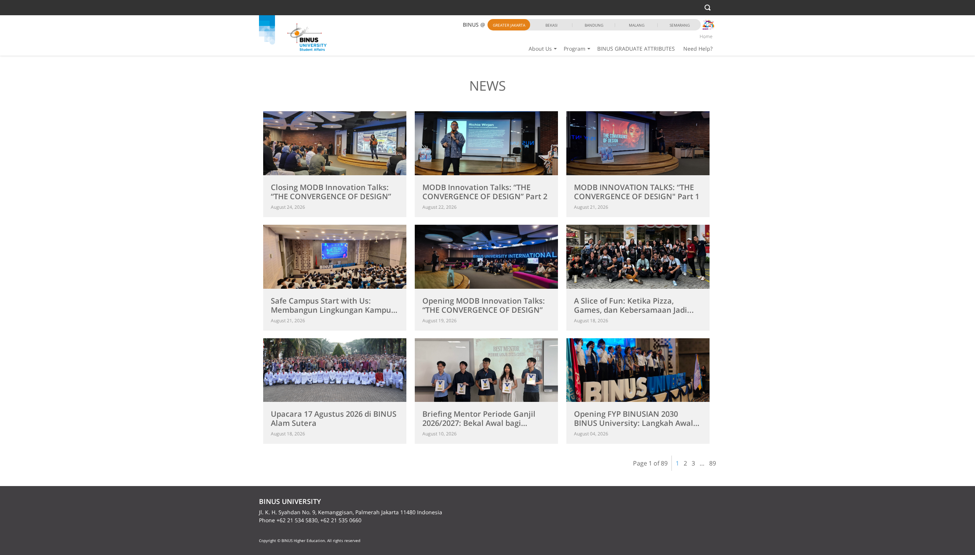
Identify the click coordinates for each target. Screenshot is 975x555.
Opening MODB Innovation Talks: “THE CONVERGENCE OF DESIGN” (483, 305)
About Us (540, 48)
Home (706, 36)
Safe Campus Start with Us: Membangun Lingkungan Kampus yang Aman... (333, 310)
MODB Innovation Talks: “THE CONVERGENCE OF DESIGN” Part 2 (484, 192)
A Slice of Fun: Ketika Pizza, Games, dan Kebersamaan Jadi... (634, 305)
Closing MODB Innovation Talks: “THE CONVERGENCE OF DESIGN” (331, 192)
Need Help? (698, 48)
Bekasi (551, 25)
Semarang (680, 25)
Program (574, 48)
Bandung (594, 25)
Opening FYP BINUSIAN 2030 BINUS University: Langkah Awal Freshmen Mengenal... (633, 423)
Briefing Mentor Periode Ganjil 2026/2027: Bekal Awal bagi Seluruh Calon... (478, 423)
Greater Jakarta (509, 25)
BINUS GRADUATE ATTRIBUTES (636, 48)
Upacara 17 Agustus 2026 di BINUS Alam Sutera (333, 418)
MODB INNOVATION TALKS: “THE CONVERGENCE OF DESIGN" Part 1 (636, 192)
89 (712, 463)
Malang (636, 25)
